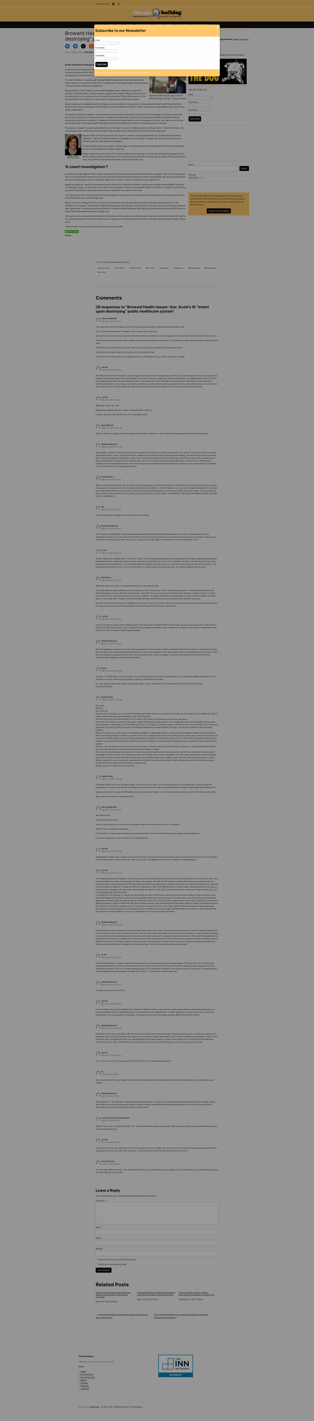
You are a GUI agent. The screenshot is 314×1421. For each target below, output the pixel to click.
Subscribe (101, 64)
